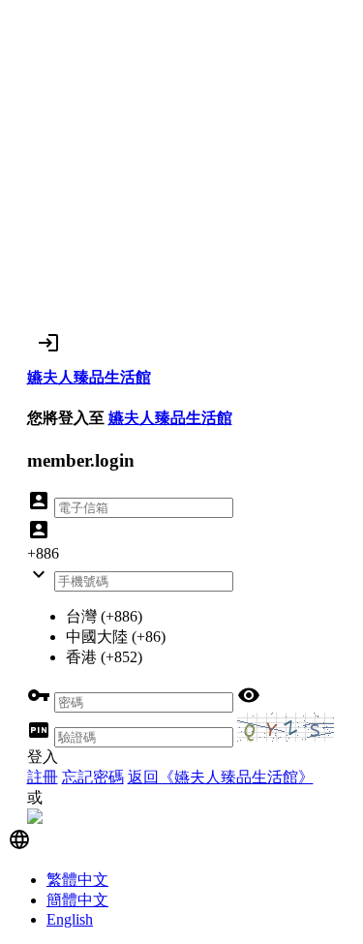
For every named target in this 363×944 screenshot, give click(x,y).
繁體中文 (77, 879)
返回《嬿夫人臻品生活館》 (221, 777)
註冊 (42, 777)
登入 (42, 756)
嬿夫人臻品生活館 (170, 418)
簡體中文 (77, 900)
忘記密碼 (93, 777)
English (69, 919)
